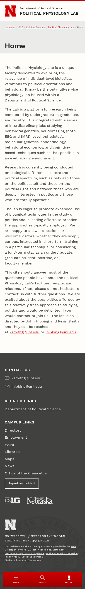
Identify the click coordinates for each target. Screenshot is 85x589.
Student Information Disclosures (23, 560)
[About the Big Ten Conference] (12, 500)
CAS (20, 27)
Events (10, 444)
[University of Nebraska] (40, 500)
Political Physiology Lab (49, 13)
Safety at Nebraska (32, 556)
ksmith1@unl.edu (24, 332)
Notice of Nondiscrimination (62, 553)
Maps (9, 459)
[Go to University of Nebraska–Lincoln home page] (10, 11)
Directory (13, 430)
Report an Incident (22, 483)
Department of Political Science (41, 8)
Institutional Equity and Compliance (24, 553)
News (9, 466)
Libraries (12, 452)
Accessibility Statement (51, 549)
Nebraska (10, 27)
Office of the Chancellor (26, 473)
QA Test (32, 549)
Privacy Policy (12, 556)
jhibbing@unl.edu (61, 332)
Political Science (35, 27)
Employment (16, 437)
